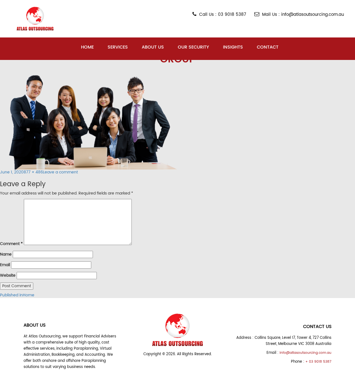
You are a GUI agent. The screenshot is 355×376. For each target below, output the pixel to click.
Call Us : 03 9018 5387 (222, 14)
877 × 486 (33, 172)
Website (8, 275)
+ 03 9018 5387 (318, 361)
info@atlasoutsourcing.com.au (305, 352)
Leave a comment (60, 172)
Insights (233, 47)
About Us (153, 47)
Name (6, 254)
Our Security (193, 47)
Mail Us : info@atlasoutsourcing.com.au (303, 14)
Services (118, 47)
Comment (11, 244)
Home (87, 47)
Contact (267, 47)
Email (5, 265)
